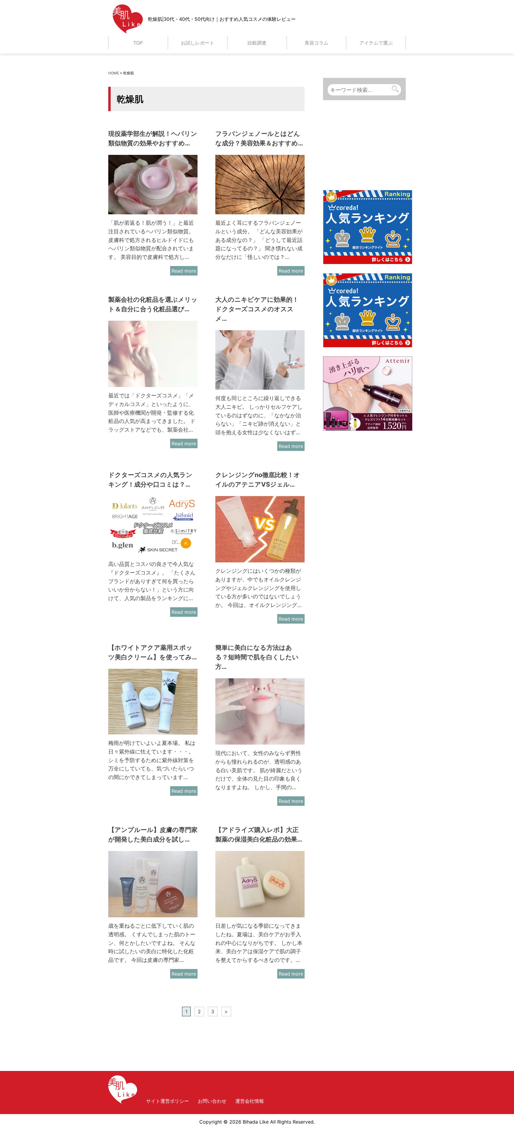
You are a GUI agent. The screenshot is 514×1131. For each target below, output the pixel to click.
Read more (184, 271)
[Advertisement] (367, 147)
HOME (113, 73)
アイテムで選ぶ (376, 43)
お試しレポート (197, 43)
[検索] (395, 89)
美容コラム (316, 43)
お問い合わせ (212, 1101)
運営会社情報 (249, 1101)
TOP (138, 43)
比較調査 (257, 43)
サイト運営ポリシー (167, 1101)
